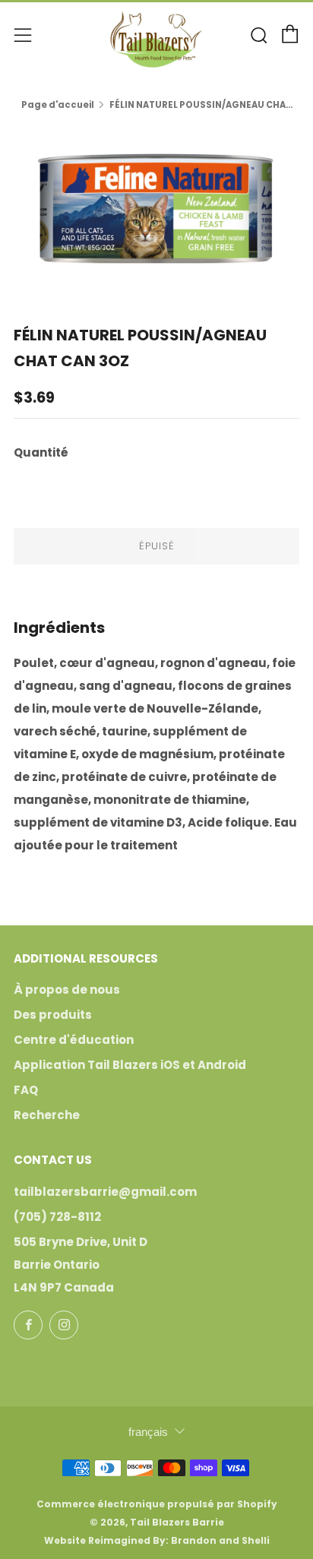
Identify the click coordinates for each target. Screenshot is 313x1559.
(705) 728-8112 (57, 1217)
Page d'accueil (57, 105)
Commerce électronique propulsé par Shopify (156, 1503)
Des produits (53, 1015)
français (148, 1431)
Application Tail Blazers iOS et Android (130, 1065)
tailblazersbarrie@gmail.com (105, 1192)
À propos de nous (67, 990)
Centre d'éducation (74, 1040)
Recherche (47, 1115)
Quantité (41, 452)
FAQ (26, 1090)
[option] (156, 207)
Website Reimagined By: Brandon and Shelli (157, 1540)
